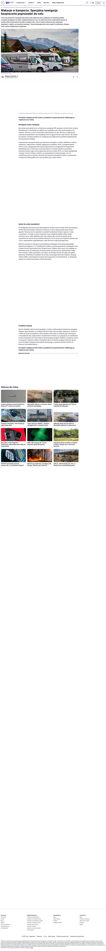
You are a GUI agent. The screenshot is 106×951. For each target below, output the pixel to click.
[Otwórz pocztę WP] (87, 2)
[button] (92, 3)
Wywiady (82, 922)
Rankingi (55, 920)
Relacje (81, 924)
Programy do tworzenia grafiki (34, 928)
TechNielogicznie (4, 928)
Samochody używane (84, 920)
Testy (81, 917)
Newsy (54, 917)
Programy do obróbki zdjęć (33, 917)
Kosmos (30, 2)
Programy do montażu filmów (33, 922)
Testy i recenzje (56, 919)
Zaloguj (98, 2)
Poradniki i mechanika (85, 919)
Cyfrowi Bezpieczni (5, 926)
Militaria (46, 2)
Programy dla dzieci (31, 926)
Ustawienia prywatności (76, 936)
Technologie (20, 2)
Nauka (39, 2)
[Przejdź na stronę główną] (2, 4)
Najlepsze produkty (57, 922)
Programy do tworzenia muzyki (34, 919)
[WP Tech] (11, 2)
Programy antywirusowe (32, 924)
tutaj (32, 947)
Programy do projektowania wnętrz (35, 920)
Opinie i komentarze (58, 2)
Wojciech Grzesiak (10, 76)
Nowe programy (30, 929)
